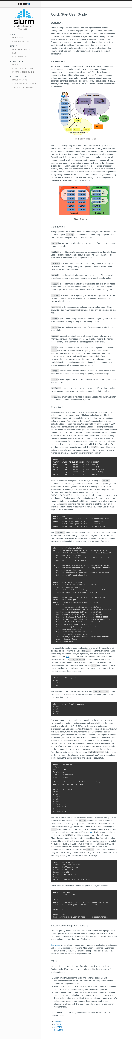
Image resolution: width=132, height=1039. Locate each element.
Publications (19, 57)
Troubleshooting (22, 87)
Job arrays (55, 945)
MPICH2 (57, 1024)
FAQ (14, 53)
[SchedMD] (24, 4)
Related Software (23, 68)
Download (18, 65)
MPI (67, 657)
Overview (17, 38)
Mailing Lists (19, 80)
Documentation (21, 49)
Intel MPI (58, 1021)
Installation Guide (23, 72)
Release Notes (20, 41)
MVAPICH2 (59, 1027)
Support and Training (24, 84)
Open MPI (58, 1030)
